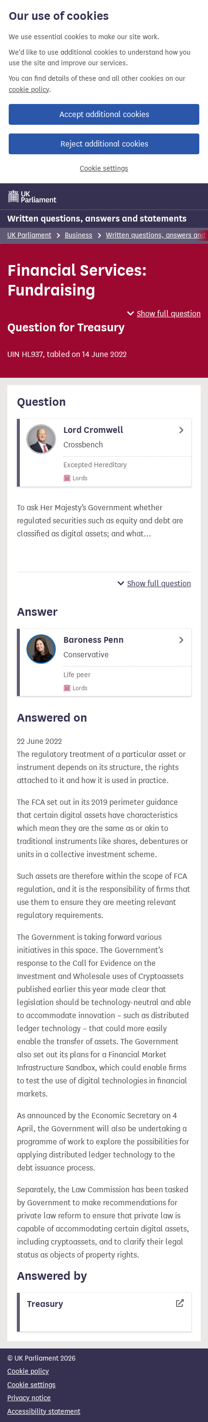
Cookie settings (104, 168)
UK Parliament (29, 235)
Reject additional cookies (104, 143)
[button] (164, 313)
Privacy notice (29, 1398)
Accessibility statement (43, 1411)
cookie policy (29, 90)
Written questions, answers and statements (97, 218)
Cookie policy (28, 1371)
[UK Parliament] (32, 196)
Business (78, 235)
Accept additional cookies (104, 114)
